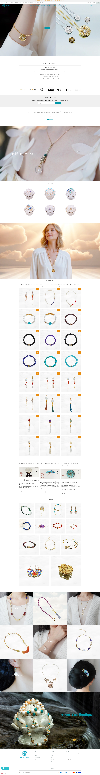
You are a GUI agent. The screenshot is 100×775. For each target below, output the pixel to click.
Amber (71, 545)
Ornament (52, 766)
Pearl (42, 510)
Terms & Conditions (37, 757)
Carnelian (58, 526)
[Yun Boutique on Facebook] (1, 2)
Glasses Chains (30, 2)
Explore (77, 154)
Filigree (66, 571)
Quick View (50, 301)
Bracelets (20, 2)
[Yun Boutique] (5, 5)
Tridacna (73, 510)
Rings (35, 2)
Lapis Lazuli (26, 526)
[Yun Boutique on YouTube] (4, 2)
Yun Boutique (23, 772)
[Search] (97, 5)
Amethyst (42, 526)
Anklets (38, 2)
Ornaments (42, 2)
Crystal (50, 545)
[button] (34, 5)
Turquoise (58, 510)
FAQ (35, 759)
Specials (64, 28)
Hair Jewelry (25, 2)
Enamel (34, 571)
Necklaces (12, 2)
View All (29, 213)
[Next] (80, 90)
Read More (22, 491)
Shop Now (58, 28)
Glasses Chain (52, 768)
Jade (26, 510)
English (88, 2)
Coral (73, 526)
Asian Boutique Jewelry (50, 210)
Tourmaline (29, 545)
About (35, 753)
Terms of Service (37, 761)
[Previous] (20, 90)
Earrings (16, 2)
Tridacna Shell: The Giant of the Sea (28, 463)
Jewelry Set (8, 2)
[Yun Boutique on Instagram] (2, 2)
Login (95, 2)
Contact (36, 755)
